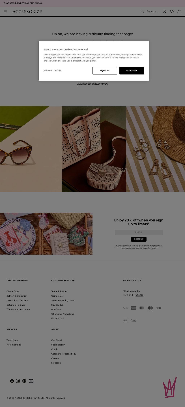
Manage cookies (52, 70)
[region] (93, 61)
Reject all (105, 71)
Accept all (131, 71)
